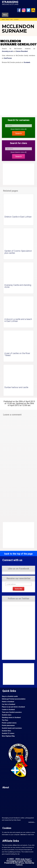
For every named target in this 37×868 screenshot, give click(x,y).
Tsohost (19, 865)
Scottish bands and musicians (12, 728)
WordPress (19, 863)
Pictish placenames (8, 725)
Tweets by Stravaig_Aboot (9, 602)
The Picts (5, 720)
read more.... (31, 822)
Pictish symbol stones (9, 723)
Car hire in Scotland (8, 704)
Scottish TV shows (8, 733)
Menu (5, 14)
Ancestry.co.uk (7, 51)
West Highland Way (8, 736)
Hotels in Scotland (8, 701)
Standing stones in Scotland (11, 717)
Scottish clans (6, 715)
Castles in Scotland (8, 709)
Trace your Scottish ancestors (12, 712)
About (5, 787)
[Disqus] (18, 444)
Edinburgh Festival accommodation (13, 699)
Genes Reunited (22, 51)
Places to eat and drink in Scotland (13, 707)
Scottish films (6, 731)
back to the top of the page (18, 553)
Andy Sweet (25, 859)
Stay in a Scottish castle (10, 696)
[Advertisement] (18, 535)
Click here (23, 834)
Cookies (6, 828)
